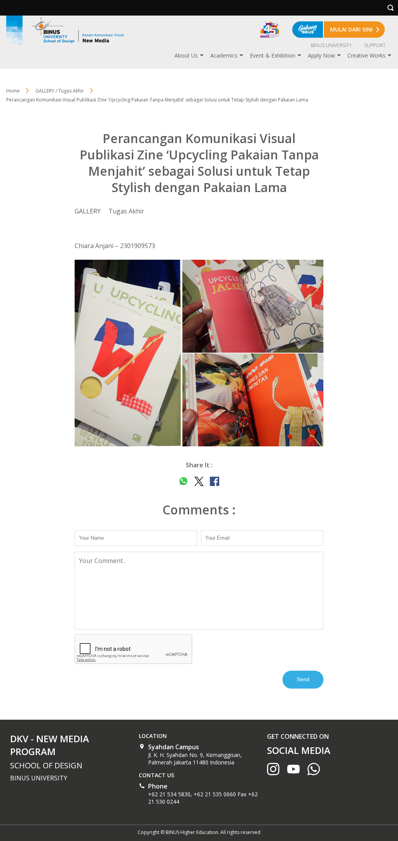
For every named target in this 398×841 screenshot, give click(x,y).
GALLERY (88, 211)
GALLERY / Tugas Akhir (59, 90)
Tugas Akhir (126, 211)
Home (13, 90)
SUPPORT (375, 45)
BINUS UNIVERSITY (331, 45)
